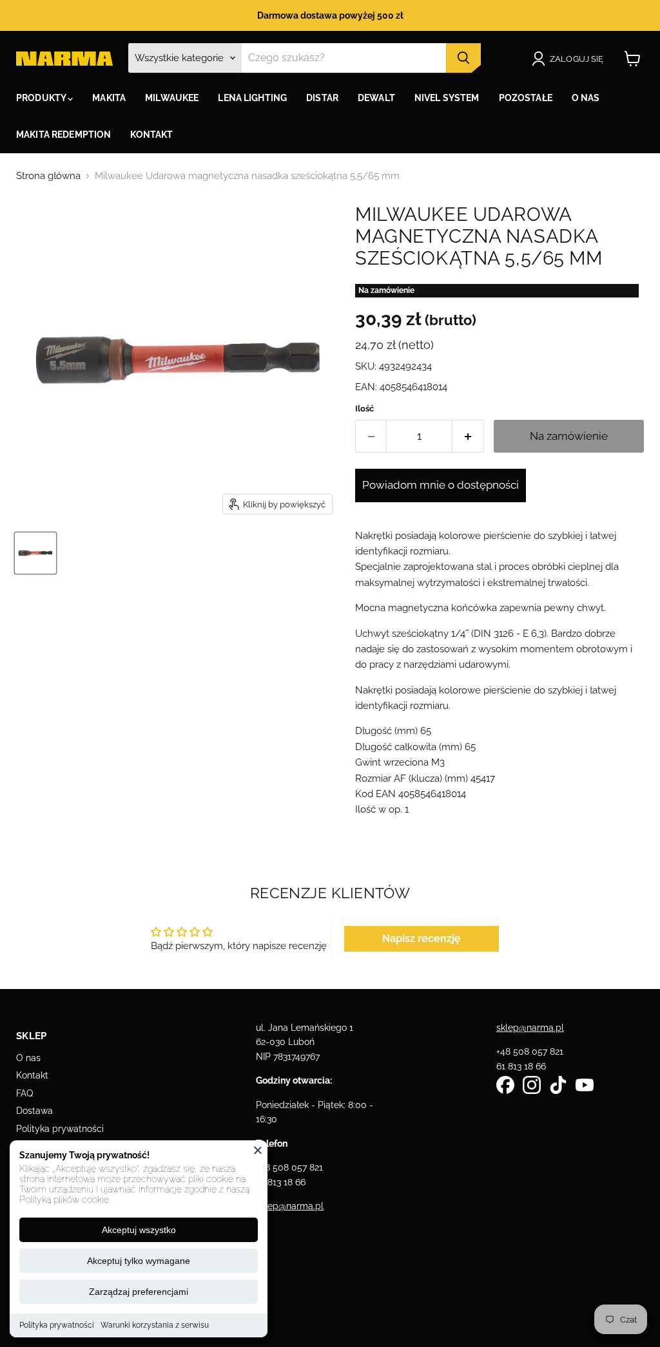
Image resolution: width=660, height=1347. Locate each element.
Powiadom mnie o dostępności (440, 484)
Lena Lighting (252, 98)
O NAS (586, 98)
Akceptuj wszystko (139, 1230)
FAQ (24, 1093)
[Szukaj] (463, 58)
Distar (322, 98)
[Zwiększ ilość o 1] (468, 436)
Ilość (364, 408)
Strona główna (48, 176)
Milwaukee (172, 98)
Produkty (42, 98)
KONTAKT (151, 134)
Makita (109, 98)
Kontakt (32, 1075)
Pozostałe (525, 98)
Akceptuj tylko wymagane (138, 1261)
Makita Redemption (63, 134)
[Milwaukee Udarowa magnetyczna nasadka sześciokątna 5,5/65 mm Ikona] (35, 553)
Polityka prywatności (56, 1325)
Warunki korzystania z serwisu (155, 1325)
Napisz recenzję (421, 938)
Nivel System (447, 98)
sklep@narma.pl (290, 1206)
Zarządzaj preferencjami (138, 1291)
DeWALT (376, 98)
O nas (28, 1058)
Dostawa (34, 1111)
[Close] (257, 1150)
